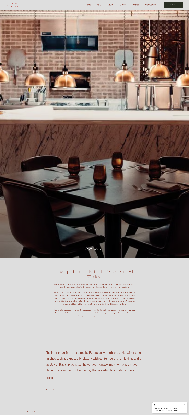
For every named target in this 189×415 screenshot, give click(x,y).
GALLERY (110, 5)
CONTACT (136, 5)
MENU (99, 5)
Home (29, 412)
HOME (89, 5)
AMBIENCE (49, 378)
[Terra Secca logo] (14, 5)
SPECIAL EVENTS (150, 5)
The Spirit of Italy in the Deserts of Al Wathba (94, 274)
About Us (37, 412)
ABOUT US (123, 5)
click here (176, 410)
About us (94, 248)
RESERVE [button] (173, 5)
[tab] (46, 390)
